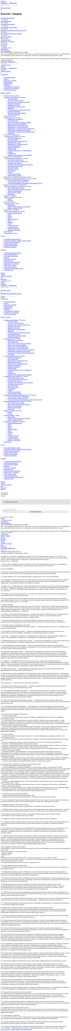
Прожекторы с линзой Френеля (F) (18, 127)
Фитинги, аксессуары (14, 230)
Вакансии (7, 85)
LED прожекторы (13, 121)
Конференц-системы (14, 105)
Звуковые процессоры (14, 103)
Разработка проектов (10, 247)
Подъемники (11, 171)
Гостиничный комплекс (11, 256)
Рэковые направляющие (15, 213)
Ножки (10, 217)
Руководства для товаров (11, 88)
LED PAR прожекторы (14, 138)
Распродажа (7, 233)
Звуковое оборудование (11, 97)
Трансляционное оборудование (17, 113)
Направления (8, 83)
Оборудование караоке (14, 192)
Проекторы (11, 194)
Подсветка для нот (13, 169)
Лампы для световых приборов (17, 124)
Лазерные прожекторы (14, 146)
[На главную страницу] (3, 1)
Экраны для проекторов (15, 191)
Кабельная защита (13, 167)
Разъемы (10, 200)
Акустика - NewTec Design (15, 100)
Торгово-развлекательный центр (13, 268)
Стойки (10, 172)
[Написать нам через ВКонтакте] (13, 3)
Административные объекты (12, 253)
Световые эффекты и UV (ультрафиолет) (20, 150)
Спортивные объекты (10, 267)
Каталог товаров (5, 93)
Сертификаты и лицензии (11, 87)
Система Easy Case (13, 225)
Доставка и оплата (6, 276)
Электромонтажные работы (12, 239)
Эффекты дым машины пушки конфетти (20, 155)
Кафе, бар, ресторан (10, 259)
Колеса (10, 216)
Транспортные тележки (14, 175)
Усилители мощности (14, 114)
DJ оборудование (13, 99)
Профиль (10, 222)
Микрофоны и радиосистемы (16, 106)
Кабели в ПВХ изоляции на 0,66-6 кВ (19, 206)
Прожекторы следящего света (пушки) (19, 130)
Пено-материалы (13, 219)
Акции (3, 274)
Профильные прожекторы (15, 119)
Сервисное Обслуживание (12, 242)
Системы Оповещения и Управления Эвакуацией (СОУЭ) (25, 183)
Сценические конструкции (16, 160)
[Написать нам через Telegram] (5, 3)
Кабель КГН (11, 205)
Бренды (3, 273)
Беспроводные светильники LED (17, 141)
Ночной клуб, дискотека (11, 264)
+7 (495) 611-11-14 (6, 47)
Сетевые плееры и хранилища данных (19, 110)
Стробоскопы (12, 153)
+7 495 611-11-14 (5, 65)
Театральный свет (9, 117)
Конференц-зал (8, 260)
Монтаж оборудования (11, 245)
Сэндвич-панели (12, 227)
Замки (9, 214)
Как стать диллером (10, 90)
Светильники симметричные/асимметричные (21, 131)
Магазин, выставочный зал (12, 262)
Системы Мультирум (14, 111)
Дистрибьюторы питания (15, 166)
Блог (2, 277)
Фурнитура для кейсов (11, 211)
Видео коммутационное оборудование (19, 189)
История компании (9, 77)
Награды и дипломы (10, 80)
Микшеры (11, 108)
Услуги (3, 236)
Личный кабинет (6, 8)
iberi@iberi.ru (4, 49)
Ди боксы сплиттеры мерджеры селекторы (20, 164)
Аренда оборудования (10, 254)
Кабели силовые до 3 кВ (15, 208)
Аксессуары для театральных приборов (19, 122)
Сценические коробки (14, 174)
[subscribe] (17, 550)
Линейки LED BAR (13, 147)
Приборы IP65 (12, 149)
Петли (9, 220)
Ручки (9, 224)
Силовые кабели (9, 203)
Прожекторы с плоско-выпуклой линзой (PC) (21, 128)
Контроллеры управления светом (17, 144)
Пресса (6, 79)
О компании (4, 74)
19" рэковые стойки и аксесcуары (17, 161)
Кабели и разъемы (9, 197)
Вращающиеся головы (14, 142)
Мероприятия (8, 82)
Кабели (10, 199)
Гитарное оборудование (15, 163)
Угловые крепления (13, 228)
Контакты (3, 279)
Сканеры (10, 152)
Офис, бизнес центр (10, 265)
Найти (3, 297)
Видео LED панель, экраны (16, 188)
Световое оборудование (11, 136)
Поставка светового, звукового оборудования (17, 240)
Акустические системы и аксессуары (19, 102)
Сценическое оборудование (12, 158)
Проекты (3, 250)
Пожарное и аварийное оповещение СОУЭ (17, 178)
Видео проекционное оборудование (14, 186)
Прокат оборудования (10, 244)
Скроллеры (11, 133)
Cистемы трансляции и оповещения (18, 180)
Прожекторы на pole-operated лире (18, 125)
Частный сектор (9, 270)
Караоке (6, 257)
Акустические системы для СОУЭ (18, 181)
